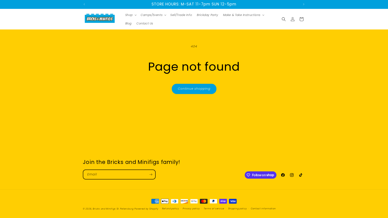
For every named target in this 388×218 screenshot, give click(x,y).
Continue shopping (194, 88)
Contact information (263, 208)
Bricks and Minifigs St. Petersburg (113, 208)
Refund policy (170, 208)
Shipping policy (237, 208)
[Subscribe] (150, 174)
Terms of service (214, 208)
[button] (130, 15)
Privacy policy (191, 208)
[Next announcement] (303, 4)
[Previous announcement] (84, 4)
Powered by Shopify (146, 208)
